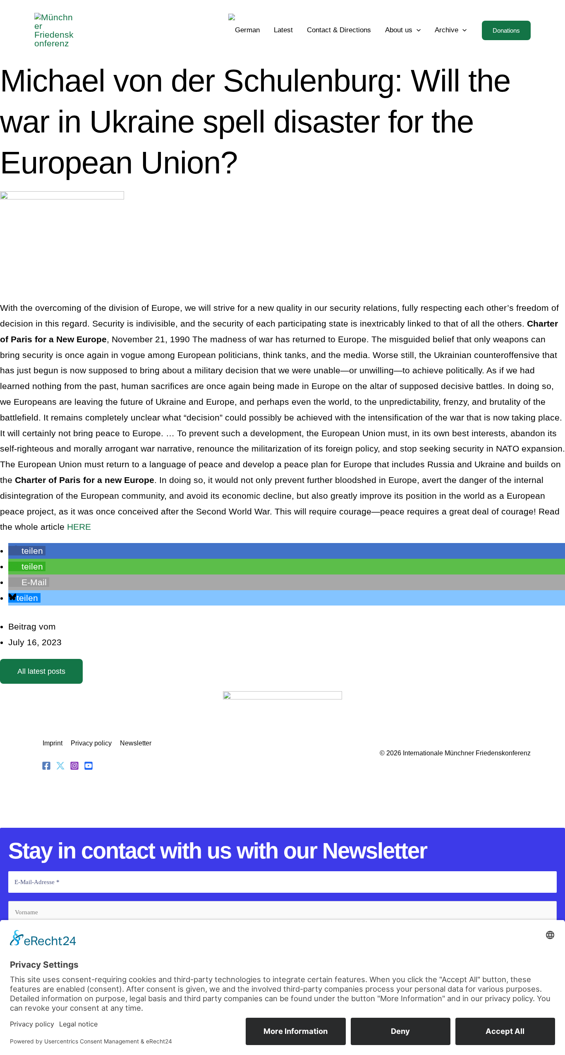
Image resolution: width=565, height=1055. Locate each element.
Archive (446, 30)
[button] (416, 30)
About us (398, 30)
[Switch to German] (244, 30)
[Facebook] (46, 765)
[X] (60, 765)
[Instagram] (74, 765)
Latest (283, 30)
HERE (79, 526)
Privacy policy (91, 743)
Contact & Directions (339, 30)
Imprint (52, 743)
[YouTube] (88, 765)
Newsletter (135, 743)
